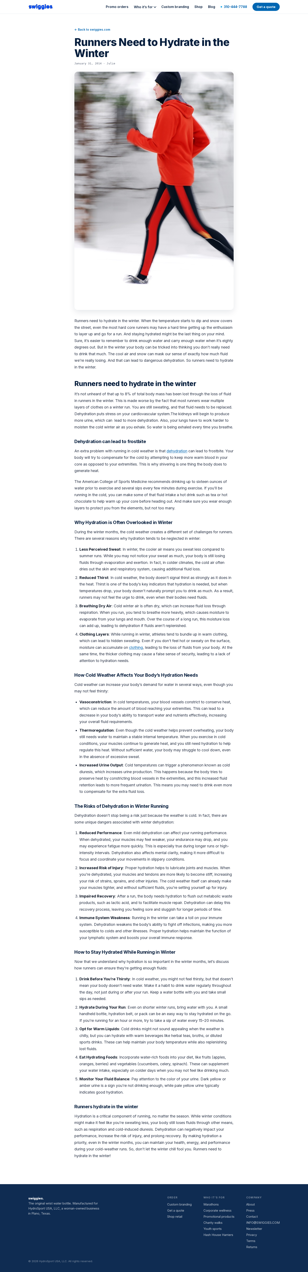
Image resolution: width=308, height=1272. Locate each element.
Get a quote (266, 7)
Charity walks (213, 1223)
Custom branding (175, 7)
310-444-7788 (235, 7)
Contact (252, 1217)
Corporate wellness (217, 1210)
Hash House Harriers (218, 1235)
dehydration (177, 451)
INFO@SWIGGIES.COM (263, 1223)
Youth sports (212, 1229)
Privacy (251, 1235)
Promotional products (218, 1217)
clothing (136, 647)
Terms (250, 1241)
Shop (198, 7)
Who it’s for (143, 7)
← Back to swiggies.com (92, 29)
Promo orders (117, 7)
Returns (251, 1247)
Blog (211, 7)
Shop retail (174, 1217)
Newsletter (254, 1229)
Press (250, 1210)
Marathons (211, 1204)
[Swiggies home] (41, 7)
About (250, 1204)
